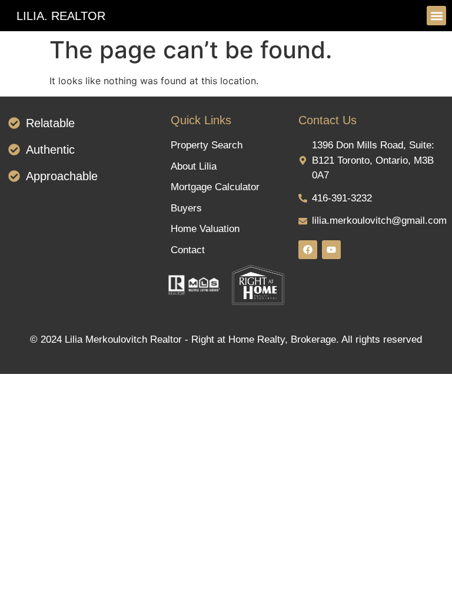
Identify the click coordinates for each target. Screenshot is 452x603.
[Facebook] (307, 249)
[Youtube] (331, 249)
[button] (436, 15)
